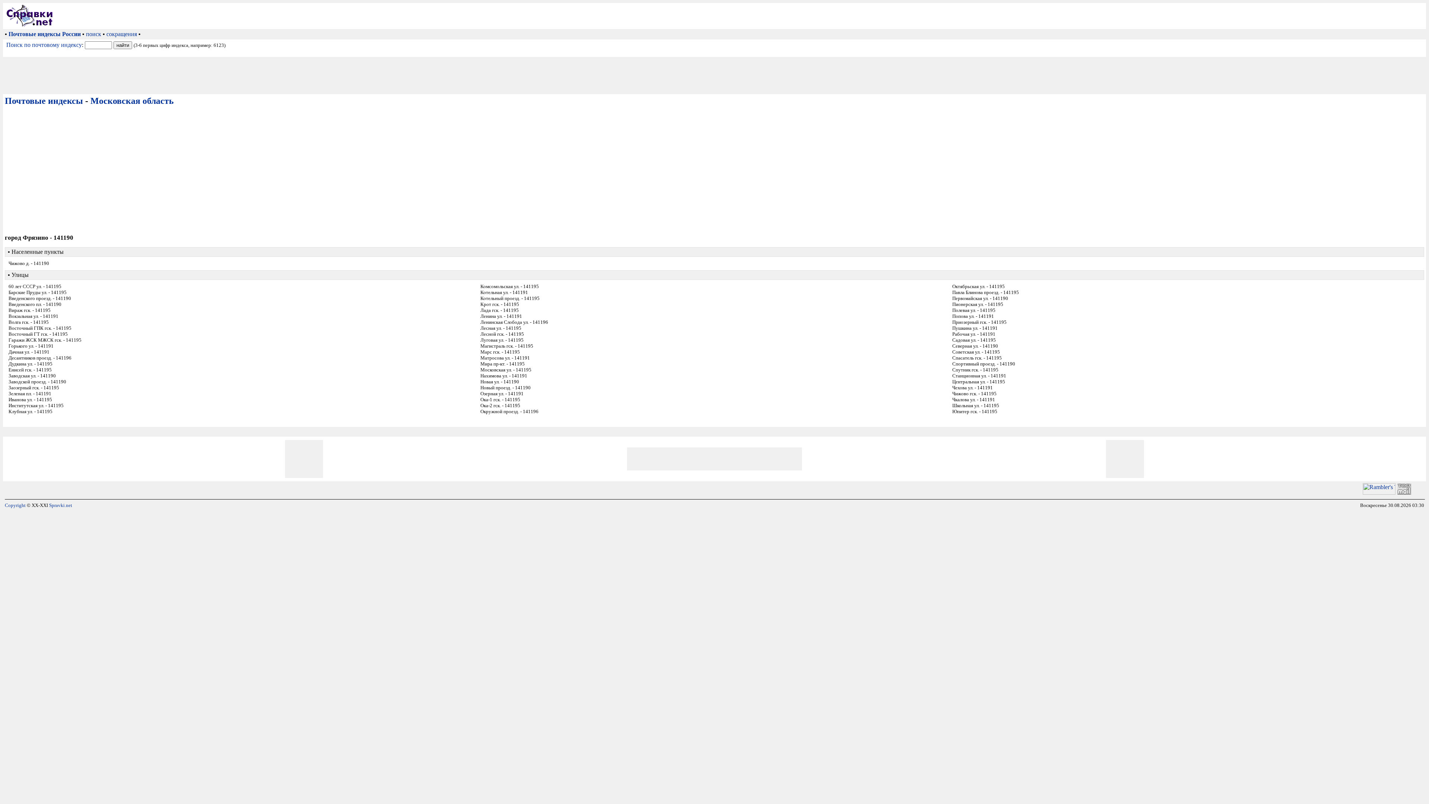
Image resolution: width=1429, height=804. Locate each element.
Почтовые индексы (44, 101)
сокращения (121, 34)
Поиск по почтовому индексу (44, 45)
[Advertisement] (741, 16)
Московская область (132, 101)
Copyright (15, 505)
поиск (93, 34)
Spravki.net (60, 505)
